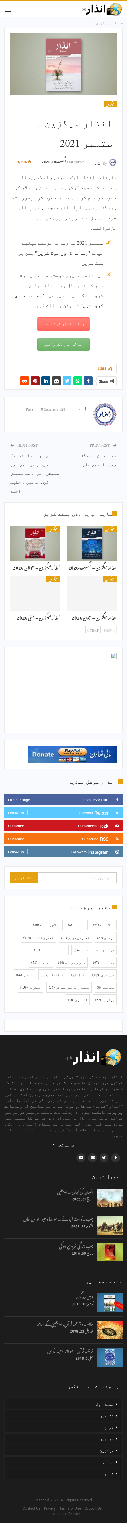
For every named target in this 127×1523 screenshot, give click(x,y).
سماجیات (103, 962)
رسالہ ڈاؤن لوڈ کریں (63, 323)
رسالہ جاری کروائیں (63, 344)
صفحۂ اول (105, 1404)
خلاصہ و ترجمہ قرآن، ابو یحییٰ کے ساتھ (64, 1323)
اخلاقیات (103, 925)
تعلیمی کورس (75, 937)
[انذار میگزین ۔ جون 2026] (92, 593)
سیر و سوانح (71, 962)
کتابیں (77, 999)
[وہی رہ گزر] (110, 1302)
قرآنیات (52, 974)
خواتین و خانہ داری (94, 949)
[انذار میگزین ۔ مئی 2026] (35, 593)
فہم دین (103, 974)
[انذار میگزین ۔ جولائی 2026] (35, 543)
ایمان (105, 937)
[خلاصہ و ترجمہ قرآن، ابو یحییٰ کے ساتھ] (110, 1330)
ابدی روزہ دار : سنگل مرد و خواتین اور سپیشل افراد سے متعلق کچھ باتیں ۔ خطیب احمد (34, 473)
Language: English (63, 1514)
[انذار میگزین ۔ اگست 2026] (92, 543)
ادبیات (76, 925)
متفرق (24, 974)
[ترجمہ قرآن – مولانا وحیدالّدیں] (110, 1357)
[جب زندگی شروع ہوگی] (110, 1252)
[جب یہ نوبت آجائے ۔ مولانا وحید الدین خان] (110, 1225)
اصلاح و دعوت (46, 925)
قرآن (78, 974)
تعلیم (108, 1473)
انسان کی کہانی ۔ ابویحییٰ (75, 1191)
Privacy (51, 1508)
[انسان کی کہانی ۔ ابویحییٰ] (110, 1198)
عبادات (41, 962)
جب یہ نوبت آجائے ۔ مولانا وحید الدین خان (58, 1218)
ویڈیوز (104, 999)
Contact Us (32, 1508)
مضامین (105, 987)
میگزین (110, 104)
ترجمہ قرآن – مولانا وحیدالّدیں (70, 1350)
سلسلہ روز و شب (50, 949)
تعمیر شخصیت (38, 937)
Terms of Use (71, 1508)
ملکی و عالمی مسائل (69, 987)
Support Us (94, 1508)
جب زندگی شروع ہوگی (76, 1245)
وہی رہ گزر (84, 1296)
